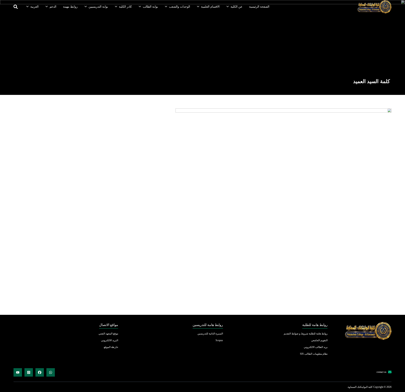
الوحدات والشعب (179, 6)
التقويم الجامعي (319, 340)
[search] (16, 7)
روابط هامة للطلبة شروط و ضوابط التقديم (306, 333)
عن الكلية (236, 6)
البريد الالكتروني (109, 340)
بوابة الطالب (150, 6)
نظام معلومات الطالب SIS (314, 353)
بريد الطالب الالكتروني (316, 347)
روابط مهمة (70, 6)
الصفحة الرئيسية (259, 6)
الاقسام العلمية (210, 6)
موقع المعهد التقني (108, 333)
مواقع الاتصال (108, 325)
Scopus (219, 340)
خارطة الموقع (111, 347)
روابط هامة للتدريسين (208, 325)
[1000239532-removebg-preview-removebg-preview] (374, 6)
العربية (34, 6)
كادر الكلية (125, 6)
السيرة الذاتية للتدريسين (210, 333)
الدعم (53, 6)
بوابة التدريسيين (98, 6)
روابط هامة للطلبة (315, 325)
